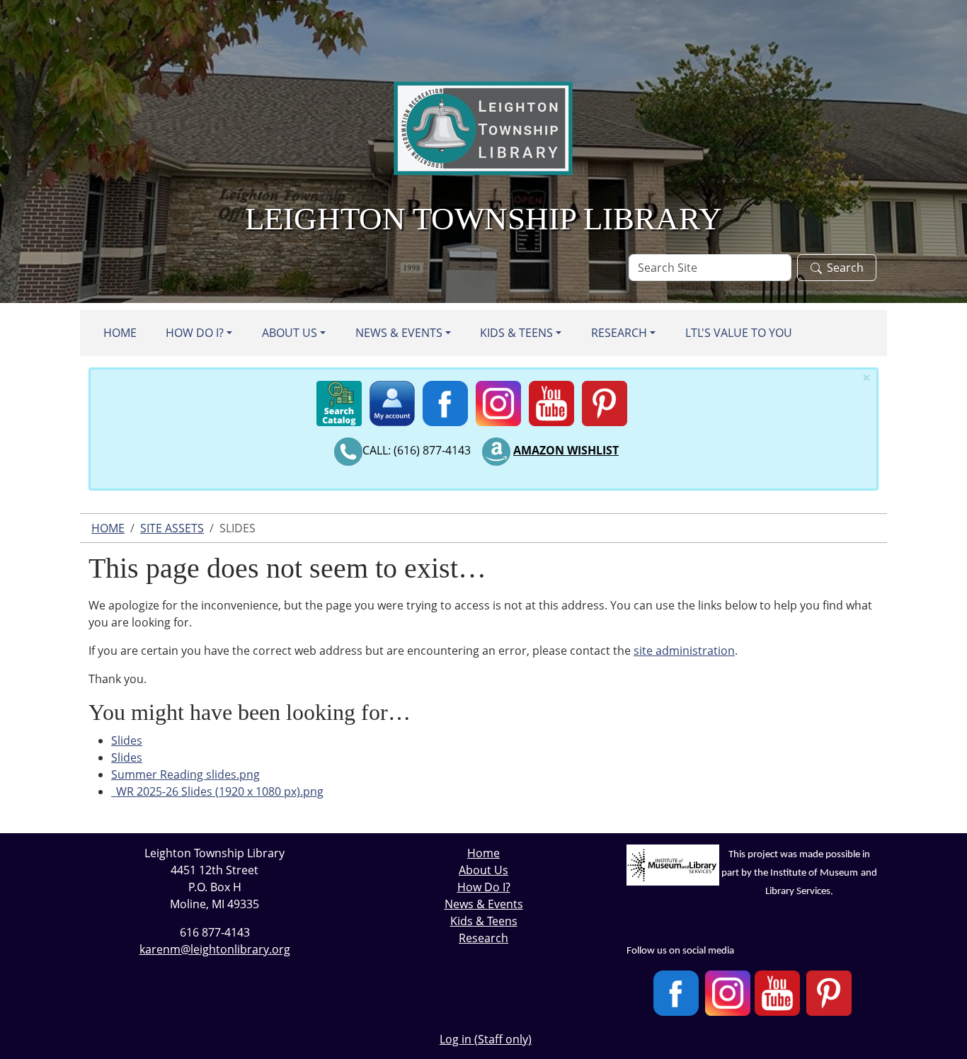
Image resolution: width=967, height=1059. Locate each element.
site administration (684, 650)
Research (619, 332)
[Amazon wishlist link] (496, 450)
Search (845, 267)
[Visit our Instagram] (727, 993)
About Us (289, 332)
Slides (126, 740)
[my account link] (392, 400)
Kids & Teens (516, 332)
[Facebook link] (445, 400)
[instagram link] (498, 400)
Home (120, 332)
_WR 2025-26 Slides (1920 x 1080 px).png (217, 791)
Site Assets (172, 528)
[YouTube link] (551, 400)
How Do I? (195, 332)
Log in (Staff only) (486, 1039)
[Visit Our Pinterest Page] (829, 993)
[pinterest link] (604, 400)
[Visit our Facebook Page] (676, 993)
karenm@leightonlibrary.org (214, 949)
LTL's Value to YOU (738, 332)
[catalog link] (339, 400)
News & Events (398, 332)
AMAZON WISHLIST (566, 450)
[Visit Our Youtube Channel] (777, 993)
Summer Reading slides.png (185, 774)
